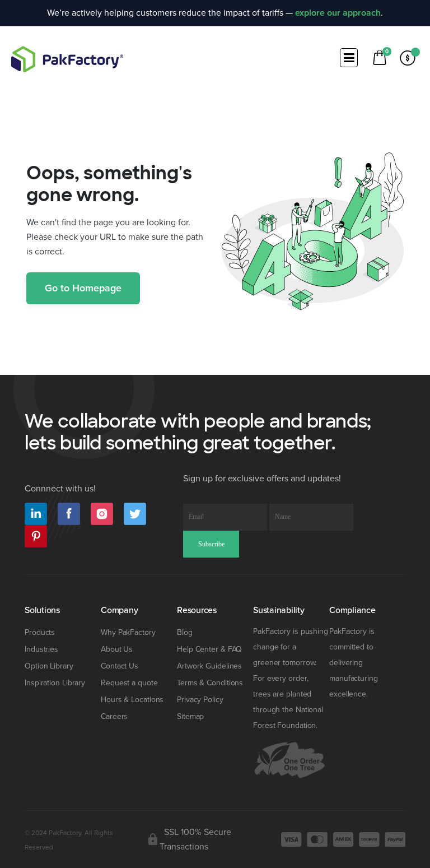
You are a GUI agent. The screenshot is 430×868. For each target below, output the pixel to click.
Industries (41, 649)
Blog (185, 632)
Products (40, 632)
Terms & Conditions (210, 683)
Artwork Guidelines (209, 666)
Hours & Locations (132, 699)
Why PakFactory (128, 632)
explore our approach (338, 12)
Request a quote (129, 683)
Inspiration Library (55, 683)
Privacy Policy (200, 699)
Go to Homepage (83, 288)
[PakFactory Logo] (67, 59)
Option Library (49, 666)
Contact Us (119, 666)
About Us (117, 649)
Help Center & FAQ (209, 649)
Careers (114, 716)
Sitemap (190, 716)
